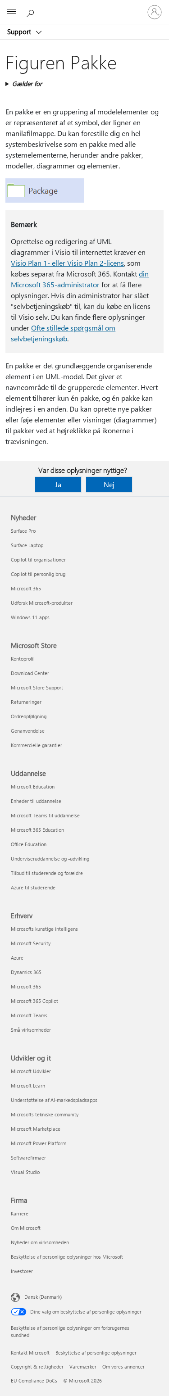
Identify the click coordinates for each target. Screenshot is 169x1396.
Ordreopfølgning (28, 716)
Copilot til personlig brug (38, 574)
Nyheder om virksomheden (40, 1242)
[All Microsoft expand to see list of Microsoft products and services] (11, 12)
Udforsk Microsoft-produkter (42, 602)
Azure (17, 957)
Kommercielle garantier (36, 745)
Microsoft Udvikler (31, 1071)
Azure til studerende (33, 887)
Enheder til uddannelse (36, 801)
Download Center (30, 673)
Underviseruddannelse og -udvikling (50, 858)
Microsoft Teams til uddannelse (45, 815)
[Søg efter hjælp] (31, 12)
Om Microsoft (26, 1227)
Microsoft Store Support (37, 687)
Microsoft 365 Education (37, 829)
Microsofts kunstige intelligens (44, 928)
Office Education (28, 844)
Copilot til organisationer (38, 559)
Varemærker (82, 1366)
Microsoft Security (30, 943)
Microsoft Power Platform (38, 1143)
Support (20, 31)
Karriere (19, 1213)
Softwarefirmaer (28, 1157)
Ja (58, 484)
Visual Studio (25, 1172)
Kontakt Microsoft (30, 1352)
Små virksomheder (31, 1029)
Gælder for (27, 83)
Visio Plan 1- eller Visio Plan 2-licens (67, 262)
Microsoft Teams (29, 1015)
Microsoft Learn (28, 1085)
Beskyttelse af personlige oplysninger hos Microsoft (67, 1256)
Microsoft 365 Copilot (34, 1000)
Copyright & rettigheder (37, 1366)
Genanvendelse (28, 730)
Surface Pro (23, 530)
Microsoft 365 (26, 588)
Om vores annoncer (123, 1366)
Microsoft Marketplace (35, 1128)
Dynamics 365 (26, 972)
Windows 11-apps (30, 617)
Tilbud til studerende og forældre (47, 873)
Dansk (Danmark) (43, 1296)
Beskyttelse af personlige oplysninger (96, 1352)
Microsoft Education (33, 786)
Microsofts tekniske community (44, 1114)
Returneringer (26, 701)
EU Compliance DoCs (34, 1380)
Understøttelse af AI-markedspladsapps (54, 1100)
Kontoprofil (23, 658)
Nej (109, 484)
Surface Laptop (27, 545)
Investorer (22, 1271)
